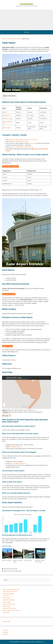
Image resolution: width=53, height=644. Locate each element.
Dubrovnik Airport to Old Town (11, 589)
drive (12, 571)
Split (5, 112)
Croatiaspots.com (39, 641)
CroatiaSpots (26, 4)
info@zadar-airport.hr (16, 446)
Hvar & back (33, 139)
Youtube (5, 630)
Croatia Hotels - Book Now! (10, 166)
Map (16, 571)
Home (4, 38)
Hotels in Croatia (7, 346)
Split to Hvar (6, 598)
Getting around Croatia (13, 38)
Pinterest (5, 634)
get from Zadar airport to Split (19, 139)
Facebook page (6, 414)
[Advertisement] (26, 20)
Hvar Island (6, 595)
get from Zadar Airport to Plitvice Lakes (22, 147)
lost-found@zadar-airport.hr (18, 463)
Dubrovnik (7, 115)
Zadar (19, 571)
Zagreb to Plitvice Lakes (9, 608)
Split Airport (35, 149)
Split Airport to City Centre (10, 591)
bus (9, 571)
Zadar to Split (6, 602)
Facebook (5, 632)
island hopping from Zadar (20, 141)
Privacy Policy (6, 621)
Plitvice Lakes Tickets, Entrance (11, 610)
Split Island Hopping (8, 593)
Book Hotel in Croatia (8, 294)
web (40, 190)
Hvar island (7, 127)
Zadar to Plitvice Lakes (9, 604)
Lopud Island (6, 612)
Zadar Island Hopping (9, 600)
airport (6, 571)
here (14, 360)
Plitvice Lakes (8, 118)
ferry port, (33, 143)
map (33, 410)
